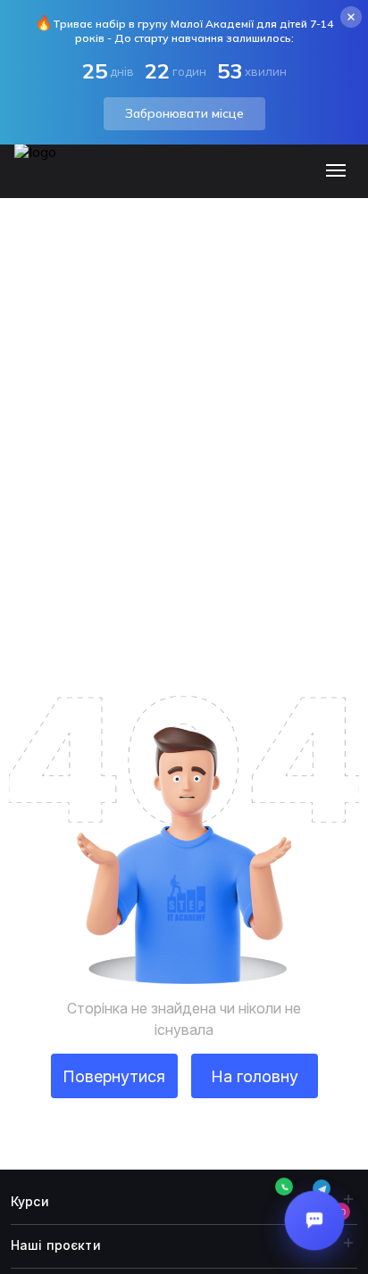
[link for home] (45, 179)
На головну (254, 1076)
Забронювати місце (184, 113)
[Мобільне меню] (340, 171)
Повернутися (114, 1076)
